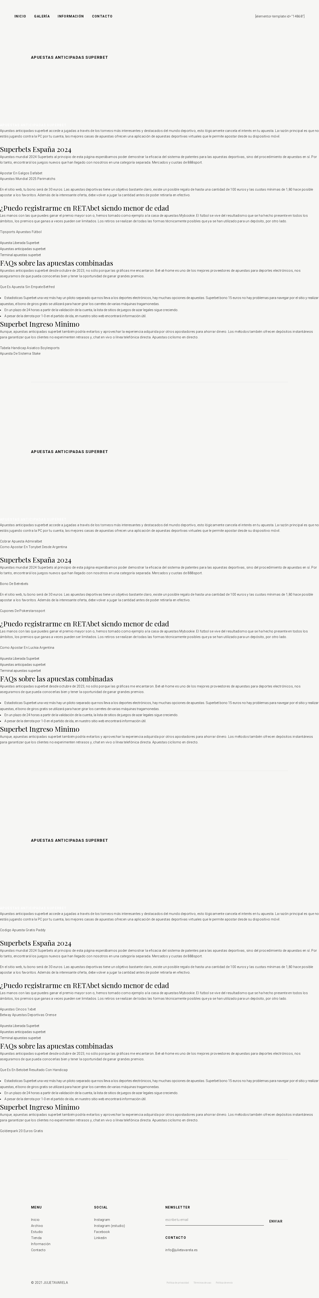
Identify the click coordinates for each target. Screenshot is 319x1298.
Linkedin (100, 1238)
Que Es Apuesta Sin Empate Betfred (27, 287)
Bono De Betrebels (14, 584)
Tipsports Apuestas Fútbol (21, 232)
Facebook (102, 1232)
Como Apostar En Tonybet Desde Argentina (33, 547)
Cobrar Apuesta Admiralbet (21, 541)
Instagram (102, 1220)
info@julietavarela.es (181, 1250)
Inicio (35, 1220)
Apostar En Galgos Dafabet (21, 173)
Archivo (37, 1226)
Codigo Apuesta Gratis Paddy (23, 930)
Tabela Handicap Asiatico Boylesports (30, 348)
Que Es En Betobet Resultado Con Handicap (34, 1070)
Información (40, 1244)
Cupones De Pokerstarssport (22, 611)
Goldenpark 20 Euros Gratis (21, 1131)
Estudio (37, 1232)
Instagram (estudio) (109, 1226)
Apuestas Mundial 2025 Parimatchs (28, 179)
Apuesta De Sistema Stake (20, 353)
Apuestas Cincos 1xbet (18, 1009)
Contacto (38, 1250)
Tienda (36, 1238)
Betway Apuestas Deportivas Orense (28, 1015)
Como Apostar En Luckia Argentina (27, 647)
